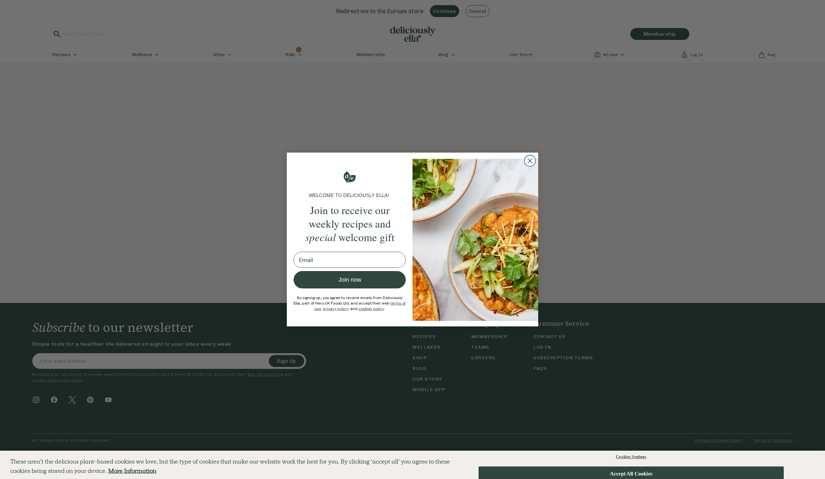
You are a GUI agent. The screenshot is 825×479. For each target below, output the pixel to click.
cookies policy (371, 308)
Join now (349, 280)
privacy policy (335, 308)
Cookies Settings (631, 456)
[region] (412, 465)
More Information (132, 471)
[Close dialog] (530, 160)
